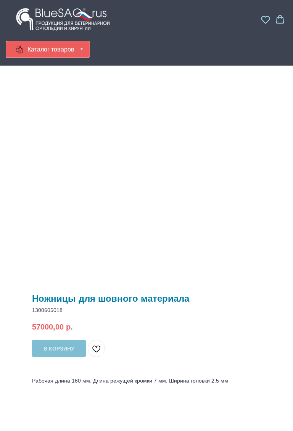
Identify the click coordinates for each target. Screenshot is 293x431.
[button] (265, 19)
